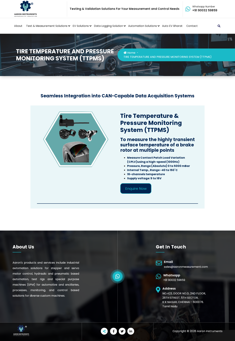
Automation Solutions (142, 26)
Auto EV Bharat (172, 26)
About (18, 26)
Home (131, 53)
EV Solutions (81, 26)
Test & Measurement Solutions (46, 26)
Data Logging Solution (108, 26)
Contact (192, 26)
